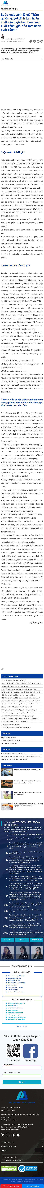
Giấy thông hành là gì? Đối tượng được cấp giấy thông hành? (21, 698)
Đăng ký (22, 1082)
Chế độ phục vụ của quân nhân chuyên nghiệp (16, 727)
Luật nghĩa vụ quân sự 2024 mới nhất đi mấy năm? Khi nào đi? (21, 692)
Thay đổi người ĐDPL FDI (15, 1008)
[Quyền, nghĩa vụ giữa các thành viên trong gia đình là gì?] (7, 795)
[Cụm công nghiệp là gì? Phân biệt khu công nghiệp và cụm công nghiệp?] (7, 806)
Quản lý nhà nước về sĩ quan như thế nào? (15, 721)
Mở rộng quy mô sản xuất (15, 1012)
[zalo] (41, 41)
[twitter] (3, 1135)
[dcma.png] (9, 1169)
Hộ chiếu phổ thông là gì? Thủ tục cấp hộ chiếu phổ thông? (20, 718)
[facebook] (8, 1135)
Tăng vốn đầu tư (13, 1010)
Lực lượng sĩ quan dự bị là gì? (11, 724)
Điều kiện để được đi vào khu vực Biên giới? (15, 686)
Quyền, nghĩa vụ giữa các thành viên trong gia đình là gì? (28, 793)
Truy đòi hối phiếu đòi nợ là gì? (10, 740)
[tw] (34, 41)
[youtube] (38, 41)
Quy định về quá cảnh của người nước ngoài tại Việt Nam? (20, 704)
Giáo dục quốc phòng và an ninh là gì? (14, 680)
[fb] (30, 41)
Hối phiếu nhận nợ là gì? (8, 737)
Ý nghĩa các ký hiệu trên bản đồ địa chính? (28, 769)
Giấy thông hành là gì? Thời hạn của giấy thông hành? (18, 695)
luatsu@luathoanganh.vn (10, 1120)
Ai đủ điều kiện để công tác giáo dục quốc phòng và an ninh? (21, 701)
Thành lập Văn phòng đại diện (16, 982)
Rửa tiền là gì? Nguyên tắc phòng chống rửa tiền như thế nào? (21, 683)
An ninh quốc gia (9, 8)
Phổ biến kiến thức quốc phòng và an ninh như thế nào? (19, 689)
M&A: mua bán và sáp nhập (16, 992)
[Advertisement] (22, 86)
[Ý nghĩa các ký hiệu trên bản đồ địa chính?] (7, 772)
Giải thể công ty (12, 989)
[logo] (22, 1097)
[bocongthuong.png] (27, 1169)
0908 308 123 (6, 1117)
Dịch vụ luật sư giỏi (22, 972)
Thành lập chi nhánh (14, 980)
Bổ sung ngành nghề (14, 1015)
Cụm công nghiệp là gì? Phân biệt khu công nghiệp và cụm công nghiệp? (28, 805)
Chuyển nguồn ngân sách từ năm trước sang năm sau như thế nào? (27, 782)
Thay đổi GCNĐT (13, 1005)
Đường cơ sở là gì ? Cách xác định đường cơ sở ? (17, 707)
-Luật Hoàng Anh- (19, 1179)
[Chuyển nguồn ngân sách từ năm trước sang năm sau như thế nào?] (7, 784)
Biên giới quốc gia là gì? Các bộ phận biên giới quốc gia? (19, 710)
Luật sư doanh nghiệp (22, 999)
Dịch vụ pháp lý (22, 966)
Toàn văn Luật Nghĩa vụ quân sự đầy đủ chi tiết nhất (18, 713)
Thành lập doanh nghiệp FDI (16, 1003)
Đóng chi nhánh (12, 985)
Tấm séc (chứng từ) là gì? (9, 743)
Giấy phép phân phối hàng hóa (17, 1017)
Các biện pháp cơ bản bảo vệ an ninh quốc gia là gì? (18, 716)
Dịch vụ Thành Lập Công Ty (16, 975)
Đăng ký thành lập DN (14, 978)
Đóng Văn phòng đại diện (15, 987)
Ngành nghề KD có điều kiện (16, 1019)
